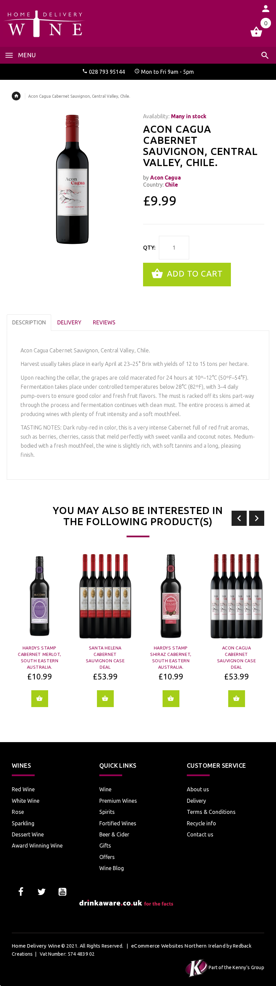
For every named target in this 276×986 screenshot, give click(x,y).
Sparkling (23, 823)
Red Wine (23, 789)
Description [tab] (29, 322)
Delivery (196, 801)
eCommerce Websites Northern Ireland (178, 946)
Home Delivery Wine (36, 946)
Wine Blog (111, 868)
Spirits (107, 812)
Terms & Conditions (211, 812)
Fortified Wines (117, 823)
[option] (39, 635)
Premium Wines (118, 801)
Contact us (200, 834)
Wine (105, 789)
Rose (18, 812)
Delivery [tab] (69, 322)
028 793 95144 (107, 72)
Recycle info (201, 823)
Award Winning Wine (37, 845)
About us (198, 789)
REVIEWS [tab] (104, 322)
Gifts (105, 845)
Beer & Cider (114, 834)
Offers (107, 857)
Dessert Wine (28, 834)
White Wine (25, 801)
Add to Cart (194, 273)
